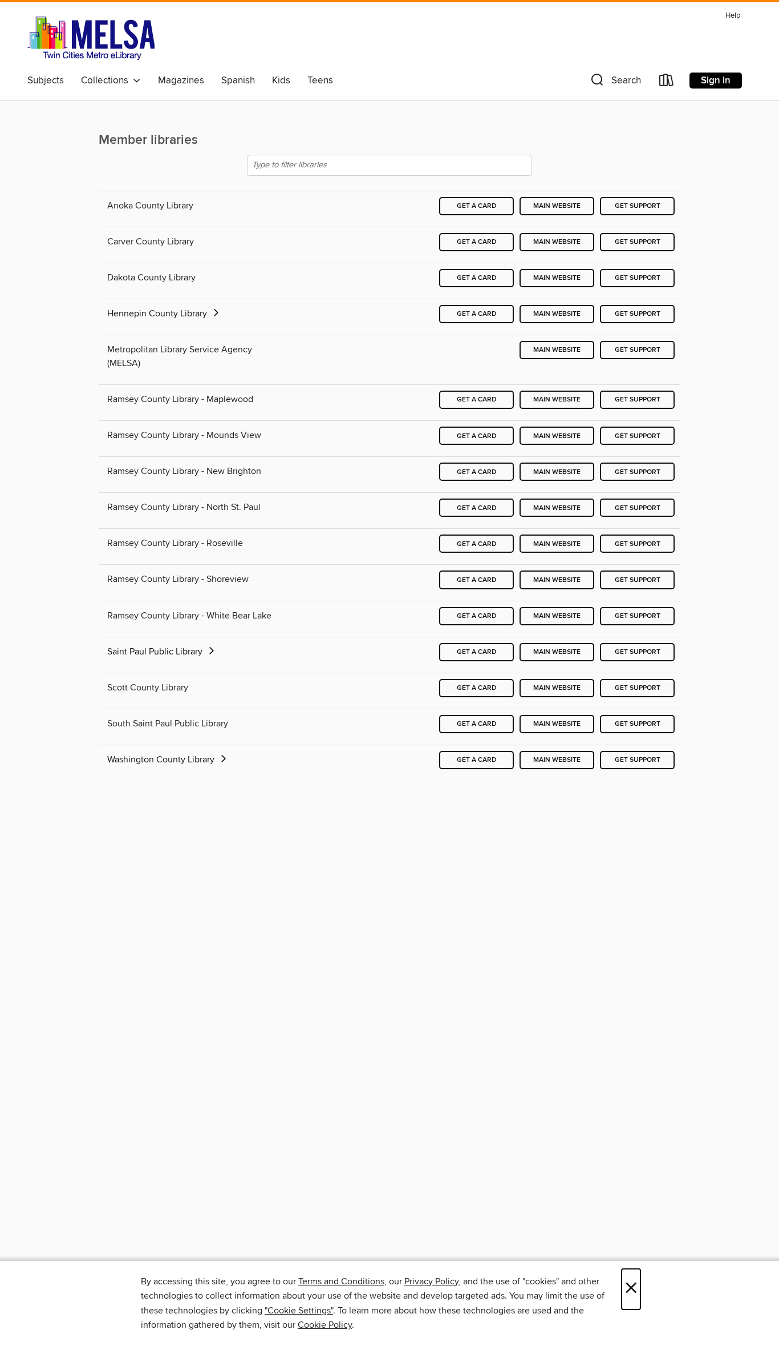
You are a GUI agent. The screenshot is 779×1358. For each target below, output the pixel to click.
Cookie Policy (325, 1325)
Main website (557, 206)
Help (732, 15)
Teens (320, 80)
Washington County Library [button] (162, 759)
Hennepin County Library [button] (158, 313)
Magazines (181, 80)
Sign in (716, 80)
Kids (281, 80)
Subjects (45, 80)
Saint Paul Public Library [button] (156, 651)
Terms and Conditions (341, 1281)
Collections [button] (107, 80)
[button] (615, 82)
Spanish (238, 80)
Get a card (477, 206)
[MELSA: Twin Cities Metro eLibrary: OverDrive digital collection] (91, 38)
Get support (637, 206)
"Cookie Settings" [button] (299, 1310)
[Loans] (667, 82)
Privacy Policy (431, 1281)
